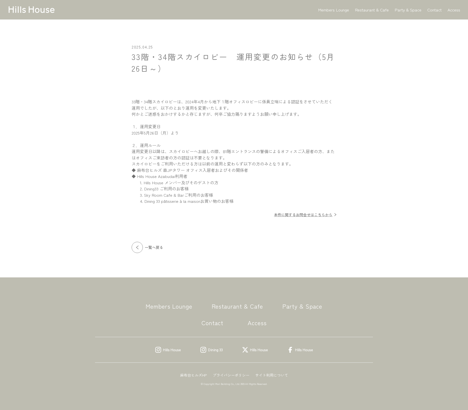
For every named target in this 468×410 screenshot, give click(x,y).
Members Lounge (333, 10)
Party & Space (408, 10)
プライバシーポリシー (231, 375)
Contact (434, 10)
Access (454, 10)
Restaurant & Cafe (372, 10)
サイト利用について (271, 375)
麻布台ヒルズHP (193, 375)
